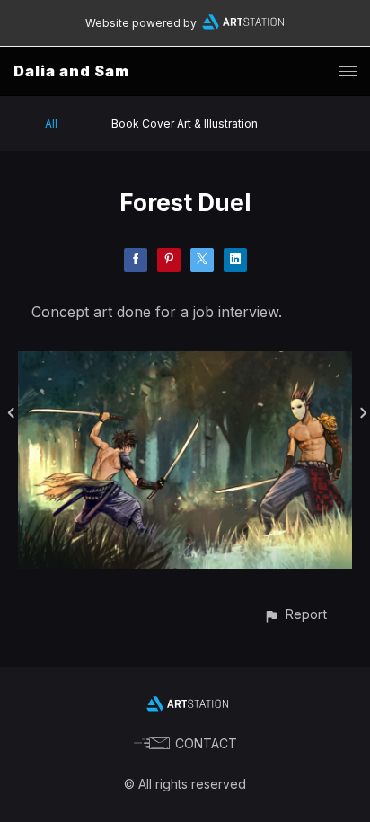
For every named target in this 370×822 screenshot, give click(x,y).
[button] (295, 614)
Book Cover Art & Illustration (184, 123)
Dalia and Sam (71, 71)
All (51, 123)
